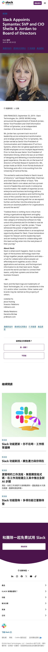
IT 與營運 (31, 48)
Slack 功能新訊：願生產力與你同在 (23, 461)
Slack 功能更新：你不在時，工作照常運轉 (23, 445)
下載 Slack (5, 632)
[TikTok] (36, 576)
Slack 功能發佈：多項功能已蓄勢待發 (23, 501)
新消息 (5, 13)
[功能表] (44, 3)
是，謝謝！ (24, 347)
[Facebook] (22, 576)
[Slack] (7, 3)
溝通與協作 (7, 48)
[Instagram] (17, 576)
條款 (10, 637)
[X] (26, 576)
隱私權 (4, 637)
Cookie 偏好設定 (20, 637)
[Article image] (24, 415)
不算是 (24, 355)
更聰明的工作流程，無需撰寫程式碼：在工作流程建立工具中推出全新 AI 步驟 (23, 477)
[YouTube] (31, 576)
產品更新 (40, 48)
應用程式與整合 (19, 48)
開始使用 (37, 3)
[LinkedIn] (12, 576)
